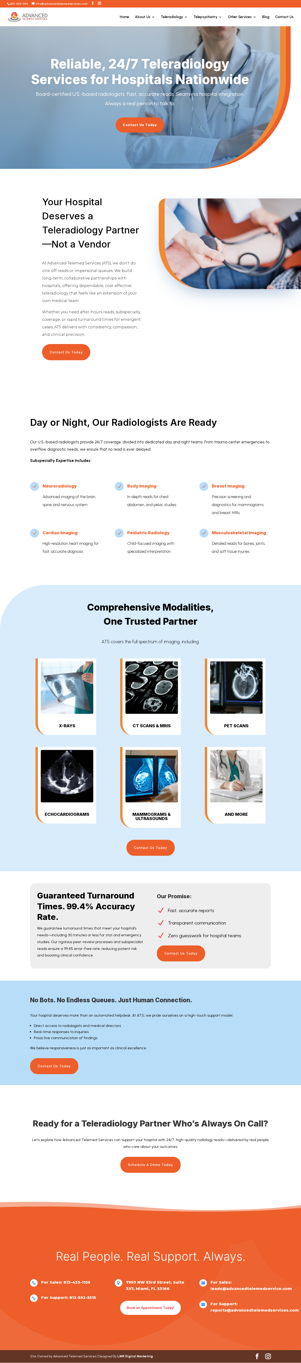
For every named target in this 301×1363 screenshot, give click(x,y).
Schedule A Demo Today (150, 1165)
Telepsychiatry (205, 17)
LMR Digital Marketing (135, 1356)
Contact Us (284, 17)
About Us (142, 17)
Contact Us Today (140, 125)
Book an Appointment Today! (150, 1308)
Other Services (240, 17)
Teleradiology (172, 17)
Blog (265, 17)
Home (124, 17)
